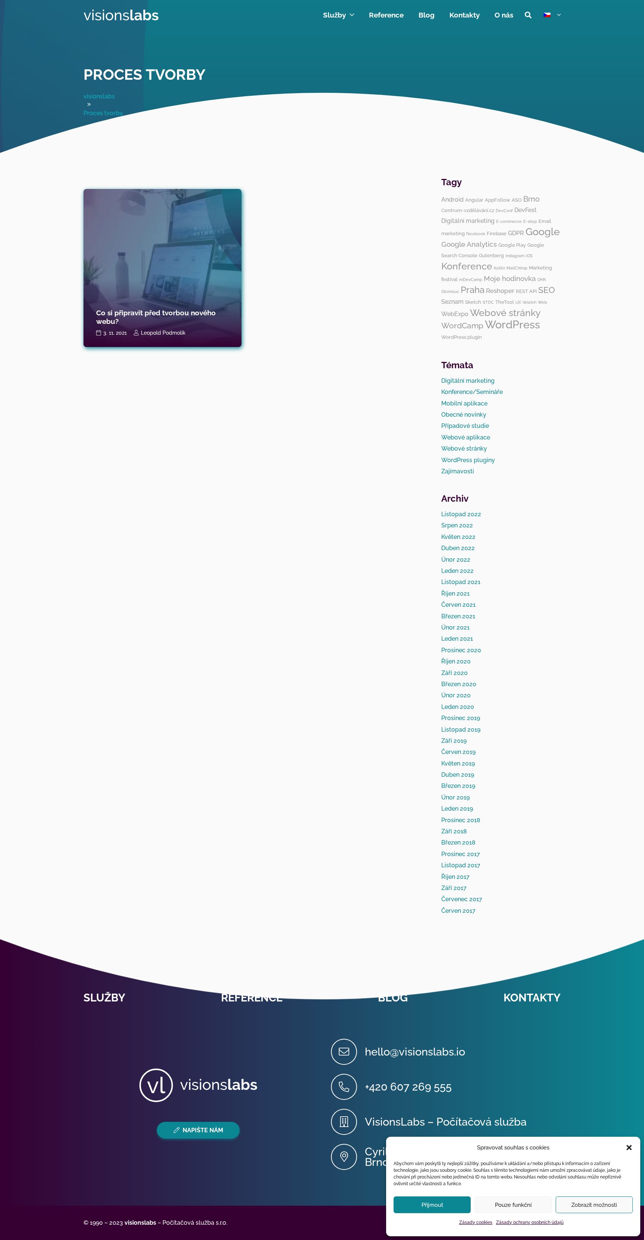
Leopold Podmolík (163, 332)
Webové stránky (505, 312)
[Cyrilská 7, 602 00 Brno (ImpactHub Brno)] (348, 1157)
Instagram (514, 255)
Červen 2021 (458, 604)
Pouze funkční (513, 1205)
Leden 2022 (457, 570)
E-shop (530, 221)
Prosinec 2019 (460, 718)
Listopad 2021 (460, 582)
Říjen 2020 (456, 661)
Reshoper (500, 290)
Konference (466, 266)
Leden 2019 (457, 808)
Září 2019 (454, 740)
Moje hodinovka (510, 278)
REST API (526, 291)
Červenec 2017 (461, 899)
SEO (546, 290)
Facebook (475, 233)
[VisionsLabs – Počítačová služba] (348, 1122)
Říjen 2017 (455, 876)
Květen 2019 (458, 763)
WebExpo (454, 314)
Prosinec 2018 (460, 820)
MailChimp (516, 268)
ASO (517, 200)
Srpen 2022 (457, 525)
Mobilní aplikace (464, 403)
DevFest (525, 210)
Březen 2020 (458, 684)
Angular (474, 200)
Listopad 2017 (460, 865)
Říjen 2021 (455, 593)
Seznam (452, 301)
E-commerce (509, 221)
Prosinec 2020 (461, 650)
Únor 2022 (455, 559)
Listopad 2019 (460, 729)
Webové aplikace (465, 437)
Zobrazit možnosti (594, 1205)
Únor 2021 (455, 627)
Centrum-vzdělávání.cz (467, 210)
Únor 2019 (455, 797)
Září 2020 (454, 672)
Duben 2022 (458, 548)
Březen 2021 (458, 616)
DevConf (504, 210)
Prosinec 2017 (460, 854)
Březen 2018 (458, 842)
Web (542, 302)
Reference (251, 997)
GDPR (516, 233)
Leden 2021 (457, 638)
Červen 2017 (458, 910)
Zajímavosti (457, 471)
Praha (472, 289)
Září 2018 (454, 831)
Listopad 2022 (461, 514)
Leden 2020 (457, 706)
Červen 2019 (458, 751)
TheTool (504, 302)
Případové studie (465, 425)
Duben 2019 (457, 774)
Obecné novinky (463, 414)
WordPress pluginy (468, 460)
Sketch (473, 302)
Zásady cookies (475, 1222)
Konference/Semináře (472, 391)
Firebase (496, 233)
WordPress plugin (461, 337)
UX (518, 302)
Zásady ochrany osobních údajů (530, 1222)
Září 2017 (454, 888)
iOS (529, 255)
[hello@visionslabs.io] (348, 1052)
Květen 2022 (458, 536)
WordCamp (462, 325)
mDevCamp (470, 279)
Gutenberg (491, 255)
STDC (488, 302)
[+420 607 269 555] (348, 1087)
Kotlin (499, 268)
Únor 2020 (456, 695)
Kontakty (532, 997)
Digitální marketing (468, 220)
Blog (393, 997)
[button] (629, 1147)
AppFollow (497, 200)
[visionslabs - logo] (120, 14)
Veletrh (529, 302)
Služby (104, 997)
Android (452, 199)
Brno (531, 199)
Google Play (512, 245)
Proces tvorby (144, 74)
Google (542, 231)
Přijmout (432, 1205)
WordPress (512, 324)
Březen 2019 (458, 785)
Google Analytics (469, 244)
